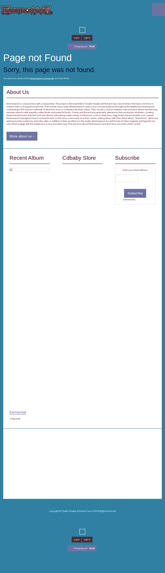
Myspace (103, 22)
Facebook (56, 22)
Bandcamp (108, 22)
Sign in (87, 37)
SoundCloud (79, 22)
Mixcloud (91, 22)
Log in (76, 37)
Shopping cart (84, 46)
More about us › (22, 136)
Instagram (114, 22)
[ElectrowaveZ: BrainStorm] (80, 208)
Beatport (85, 22)
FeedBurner (142, 199)
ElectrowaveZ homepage (42, 78)
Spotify (97, 22)
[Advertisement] (43, 457)
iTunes (74, 22)
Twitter (50, 22)
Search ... (82, 30)
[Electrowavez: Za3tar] (80, 181)
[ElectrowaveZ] (27, 10)
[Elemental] (30, 288)
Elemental (18, 412)
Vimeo (68, 22)
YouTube (62, 22)
